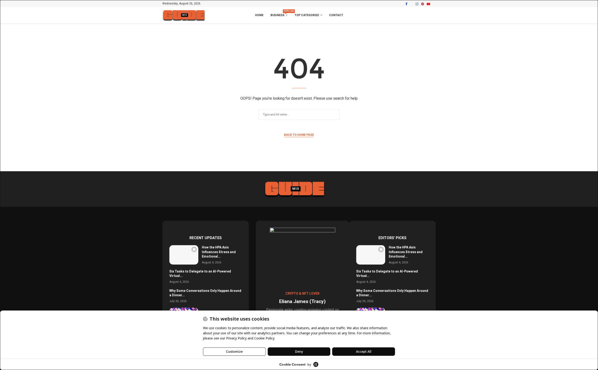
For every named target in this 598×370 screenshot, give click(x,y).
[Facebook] (406, 4)
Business (279, 13)
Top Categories (307, 15)
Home (259, 15)
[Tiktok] (434, 4)
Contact (336, 15)
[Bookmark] (194, 249)
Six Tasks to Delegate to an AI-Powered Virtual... (200, 274)
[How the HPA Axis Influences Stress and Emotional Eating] (183, 255)
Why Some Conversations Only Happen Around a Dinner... (205, 293)
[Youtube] (428, 4)
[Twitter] (411, 4)
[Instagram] (417, 4)
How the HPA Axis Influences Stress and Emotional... (219, 252)
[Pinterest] (422, 4)
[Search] (433, 15)
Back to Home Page (299, 135)
